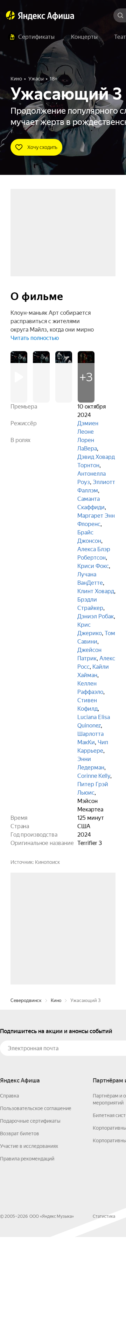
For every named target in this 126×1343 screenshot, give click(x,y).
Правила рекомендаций (27, 1264)
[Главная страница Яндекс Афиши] (10, 15)
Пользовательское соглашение (35, 1214)
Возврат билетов (19, 1239)
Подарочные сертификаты (30, 1227)
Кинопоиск (47, 862)
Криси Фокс (93, 566)
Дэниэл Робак (95, 616)
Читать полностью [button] (34, 338)
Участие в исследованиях (29, 1252)
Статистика (104, 1322)
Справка (9, 1202)
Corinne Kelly (93, 776)
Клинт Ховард (95, 591)
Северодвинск (26, 1106)
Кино (56, 1106)
